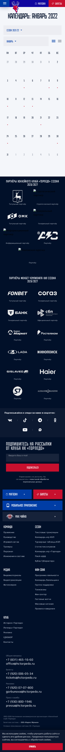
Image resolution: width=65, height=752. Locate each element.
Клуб (6, 617)
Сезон (38, 527)
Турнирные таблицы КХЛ (47, 542)
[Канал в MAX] (40, 430)
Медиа (6, 570)
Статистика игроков (45, 546)
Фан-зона (40, 570)
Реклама (7, 632)
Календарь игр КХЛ (44, 537)
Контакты (8, 642)
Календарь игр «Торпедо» (48, 551)
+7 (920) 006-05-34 (19, 673)
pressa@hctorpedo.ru (21, 705)
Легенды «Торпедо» (13, 627)
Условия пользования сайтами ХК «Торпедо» (21, 726)
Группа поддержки (44, 585)
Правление (9, 532)
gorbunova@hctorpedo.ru (24, 691)
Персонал (8, 551)
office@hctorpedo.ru (20, 663)
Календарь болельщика (47, 580)
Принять (32, 746)
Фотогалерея (9, 585)
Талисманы (40, 589)
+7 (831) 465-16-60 (19, 659)
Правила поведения (45, 608)
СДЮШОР (8, 637)
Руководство (9, 537)
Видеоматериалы (12, 575)
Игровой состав (11, 542)
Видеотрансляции (12, 580)
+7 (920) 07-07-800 (19, 687)
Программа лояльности (47, 575)
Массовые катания (44, 604)
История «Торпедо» (13, 623)
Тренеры (7, 546)
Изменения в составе (14, 556)
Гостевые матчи (43, 599)
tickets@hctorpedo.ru (21, 677)
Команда (7, 527)
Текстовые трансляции (46, 532)
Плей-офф (40, 556)
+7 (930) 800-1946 (19, 701)
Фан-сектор (41, 594)
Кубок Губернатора (44, 561)
